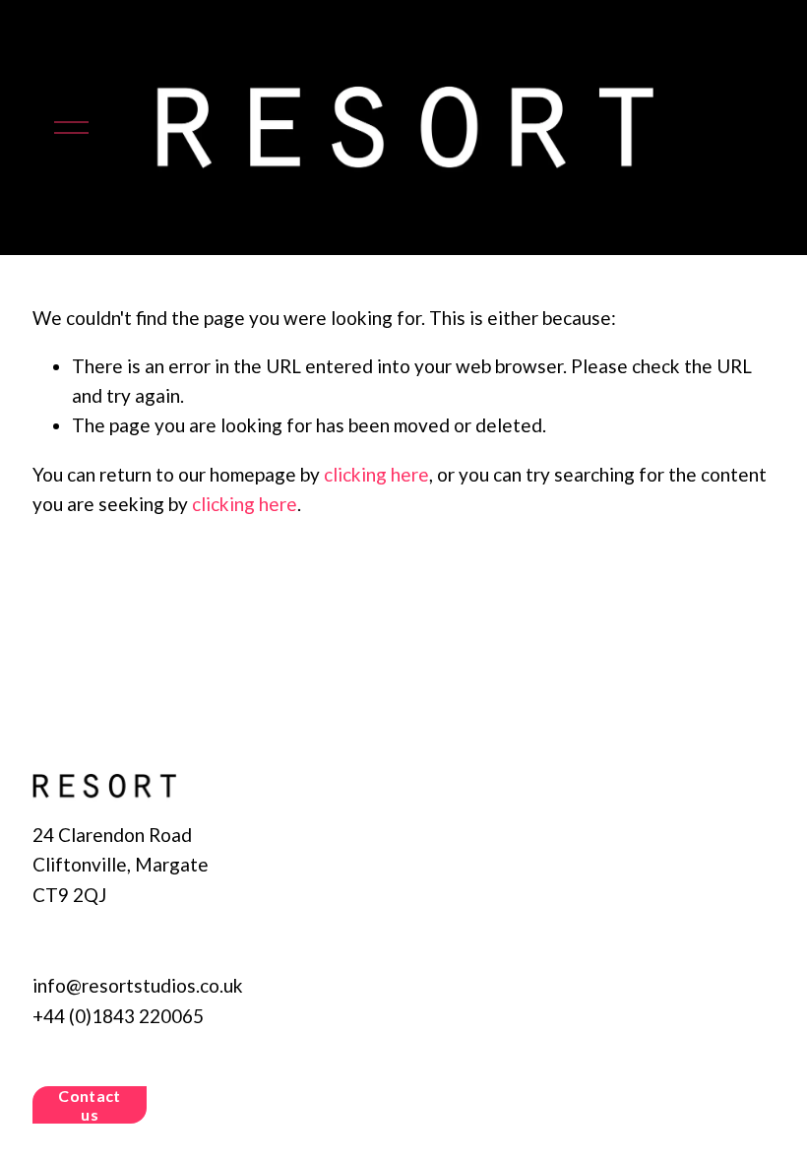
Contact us (89, 1105)
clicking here (376, 474)
